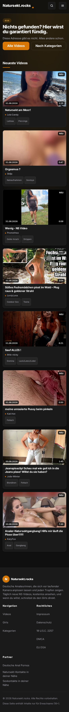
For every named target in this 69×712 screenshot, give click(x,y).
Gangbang (21, 545)
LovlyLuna (12, 295)
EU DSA (41, 647)
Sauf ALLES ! (13, 350)
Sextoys (30, 180)
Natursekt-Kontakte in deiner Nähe (17, 674)
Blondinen (11, 482)
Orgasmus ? (12, 169)
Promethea (13, 232)
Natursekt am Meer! (18, 110)
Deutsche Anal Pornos (17, 666)
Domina (10, 361)
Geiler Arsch (13, 239)
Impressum (43, 614)
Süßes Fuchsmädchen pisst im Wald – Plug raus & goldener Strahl (32, 289)
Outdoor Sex (13, 302)
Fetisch (10, 420)
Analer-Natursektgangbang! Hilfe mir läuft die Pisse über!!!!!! (34, 532)
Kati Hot (11, 413)
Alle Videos (16, 46)
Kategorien (9, 630)
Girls (5, 622)
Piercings (22, 121)
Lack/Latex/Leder (27, 361)
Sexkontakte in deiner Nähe (17, 683)
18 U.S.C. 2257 (45, 630)
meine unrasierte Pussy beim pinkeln (28, 409)
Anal (9, 545)
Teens (26, 302)
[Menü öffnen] (62, 5)
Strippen (27, 239)
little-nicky (12, 354)
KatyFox (11, 539)
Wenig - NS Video (16, 228)
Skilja (9, 173)
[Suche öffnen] (51, 5)
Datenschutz (44, 622)
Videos (7, 614)
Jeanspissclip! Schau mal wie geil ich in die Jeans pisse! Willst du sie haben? (32, 470)
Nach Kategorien (49, 46)
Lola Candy (13, 114)
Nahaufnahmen (14, 180)
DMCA (40, 639)
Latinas (10, 121)
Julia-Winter (13, 476)
